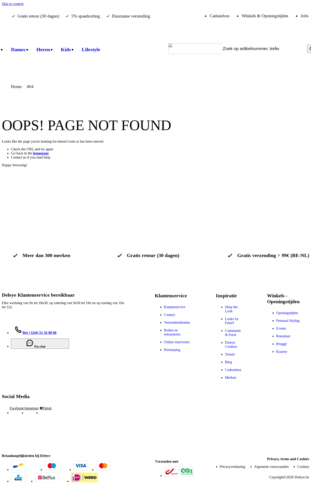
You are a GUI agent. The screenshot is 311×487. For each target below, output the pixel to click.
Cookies (303, 467)
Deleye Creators (231, 344)
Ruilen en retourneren (172, 332)
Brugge (281, 344)
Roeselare (283, 336)
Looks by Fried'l (232, 321)
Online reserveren (176, 342)
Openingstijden (287, 313)
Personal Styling (288, 321)
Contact (169, 315)
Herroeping (172, 350)
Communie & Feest (233, 333)
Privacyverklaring (232, 467)
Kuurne (281, 351)
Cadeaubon (233, 370)
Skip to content (12, 4)
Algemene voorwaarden (271, 467)
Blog (228, 362)
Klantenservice (174, 307)
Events (281, 328)
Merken (230, 377)
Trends (230, 354)
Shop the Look (231, 309)
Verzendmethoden (177, 322)
